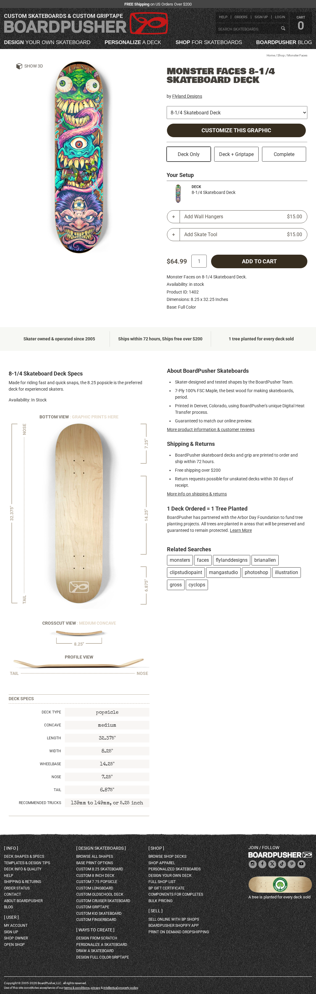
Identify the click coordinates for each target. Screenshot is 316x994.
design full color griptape (102, 957)
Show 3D (33, 66)
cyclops (197, 585)
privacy (95, 988)
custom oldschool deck (99, 894)
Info (11, 848)
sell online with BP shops (173, 919)
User (11, 917)
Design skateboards (101, 848)
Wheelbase (50, 764)
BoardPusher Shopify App (173, 925)
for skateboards (209, 42)
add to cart (259, 261)
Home (271, 55)
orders (241, 17)
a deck (133, 42)
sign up (261, 17)
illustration (286, 572)
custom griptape (92, 907)
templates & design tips (27, 863)
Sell (155, 910)
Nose (56, 777)
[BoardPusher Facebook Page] (262, 864)
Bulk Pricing (160, 901)
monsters (180, 560)
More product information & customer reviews (211, 429)
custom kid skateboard (99, 913)
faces (203, 560)
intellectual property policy (120, 988)
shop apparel (161, 863)
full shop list (162, 882)
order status (17, 888)
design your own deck (170, 875)
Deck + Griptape (236, 154)
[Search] (283, 28)
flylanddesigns (231, 560)
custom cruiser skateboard (103, 901)
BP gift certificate (166, 888)
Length (54, 738)
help (223, 17)
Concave (52, 725)
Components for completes (175, 894)
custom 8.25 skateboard (99, 869)
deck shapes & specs (24, 856)
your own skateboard (47, 42)
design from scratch (96, 938)
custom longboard (94, 888)
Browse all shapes (94, 856)
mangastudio (223, 572)
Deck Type (51, 712)
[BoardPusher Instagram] (253, 864)
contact (12, 894)
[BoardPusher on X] (272, 864)
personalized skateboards (174, 869)
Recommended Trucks (40, 803)
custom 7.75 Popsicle (96, 882)
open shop (14, 945)
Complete (284, 154)
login (280, 17)
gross (176, 585)
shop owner (16, 938)
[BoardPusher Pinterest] (292, 864)
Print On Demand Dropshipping (178, 932)
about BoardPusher (23, 901)
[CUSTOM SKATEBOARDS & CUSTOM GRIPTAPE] (86, 33)
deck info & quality (22, 869)
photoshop (256, 572)
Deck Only (189, 154)
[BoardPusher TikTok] (282, 864)
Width (55, 751)
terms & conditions (76, 988)
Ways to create (95, 929)
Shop (281, 55)
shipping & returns (22, 882)
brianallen (265, 560)
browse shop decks (167, 856)
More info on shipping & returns (197, 493)
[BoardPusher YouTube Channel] (301, 864)
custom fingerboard (96, 920)
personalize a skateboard (101, 945)
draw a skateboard (95, 951)
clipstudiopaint (186, 572)
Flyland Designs (187, 96)
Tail (57, 790)
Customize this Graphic (236, 130)
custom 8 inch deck (95, 875)
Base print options (94, 863)
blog (284, 42)
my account (15, 925)
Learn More (241, 530)
